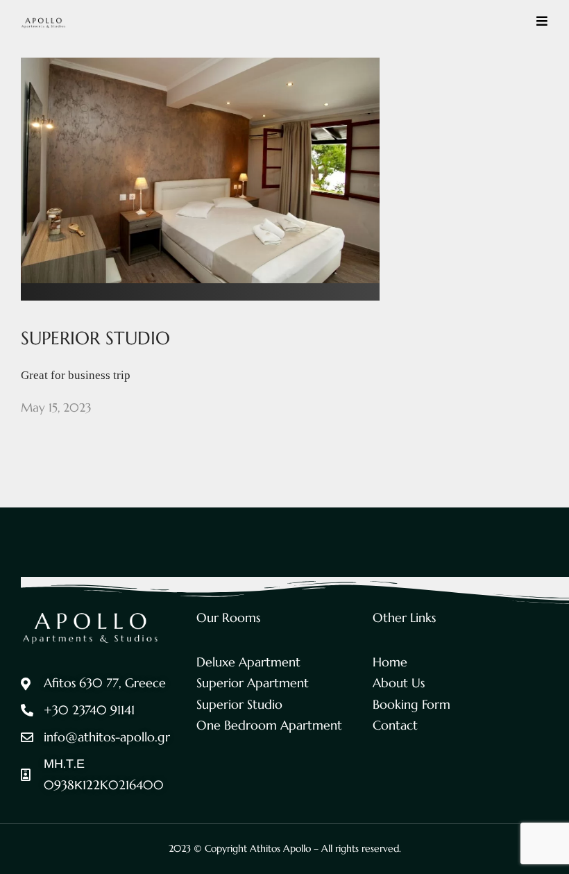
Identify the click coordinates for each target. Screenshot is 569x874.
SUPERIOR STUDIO (95, 338)
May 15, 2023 (56, 407)
